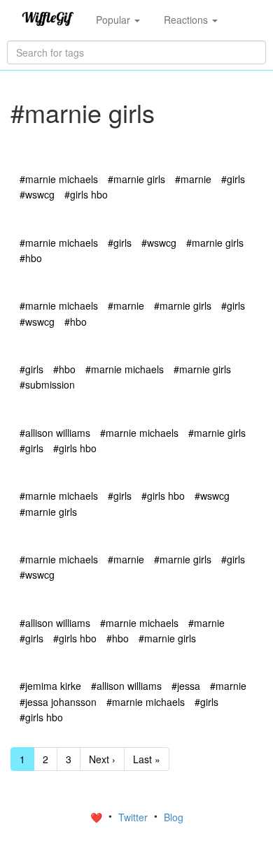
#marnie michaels (59, 179)
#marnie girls (136, 179)
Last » (146, 759)
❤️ (97, 817)
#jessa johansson (58, 702)
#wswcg (37, 194)
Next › (102, 759)
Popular (114, 20)
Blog (173, 817)
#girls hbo (86, 194)
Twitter (134, 817)
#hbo (31, 258)
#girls (233, 179)
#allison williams (55, 433)
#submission (47, 384)
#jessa (186, 686)
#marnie (193, 179)
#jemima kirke (50, 686)
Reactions (187, 20)
